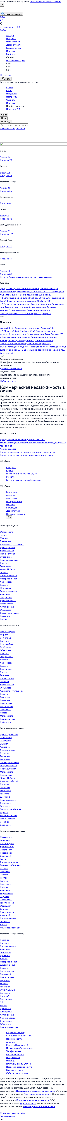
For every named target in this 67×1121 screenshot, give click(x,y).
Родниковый (6, 893)
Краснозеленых (8, 600)
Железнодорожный (10, 927)
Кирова (3, 619)
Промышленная (8, 768)
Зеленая (4, 572)
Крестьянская (7, 550)
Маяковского (6, 603)
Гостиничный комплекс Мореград (23, 479)
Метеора (10, 504)
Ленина (3, 958)
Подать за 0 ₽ (13, 109)
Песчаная (4, 753)
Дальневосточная (9, 862)
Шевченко (5, 796)
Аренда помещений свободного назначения (22, 439)
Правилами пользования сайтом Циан (35, 1090)
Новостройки (13, 41)
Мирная (4, 538)
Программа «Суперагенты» (19, 1048)
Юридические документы (19, 1035)
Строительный (7, 989)
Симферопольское (9, 612)
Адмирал (10, 495)
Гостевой (4, 784)
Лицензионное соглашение (37, 1093)
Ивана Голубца (7, 553)
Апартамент (12, 498)
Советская (5, 697)
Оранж (9, 470)
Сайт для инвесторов (17, 1073)
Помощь (10, 1060)
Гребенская (5, 541)
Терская (4, 584)
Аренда (10, 35)
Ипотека (10, 50)
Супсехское (6, 556)
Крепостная (6, 703)
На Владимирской (15, 513)
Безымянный (6, 706)
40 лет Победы (7, 569)
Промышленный (8, 575)
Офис (4, 114)
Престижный (6, 852)
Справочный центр (15, 1032)
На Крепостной (14, 501)
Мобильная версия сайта (12, 1113)
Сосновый (5, 871)
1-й (1, 1002)
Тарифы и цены (14, 1051)
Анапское (5, 594)
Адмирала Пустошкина (12, 544)
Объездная (5, 650)
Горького (4, 672)
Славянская (6, 899)
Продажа (11, 38)
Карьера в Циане (14, 1069)
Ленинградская (7, 749)
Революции (5, 566)
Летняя (3, 924)
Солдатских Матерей (11, 809)
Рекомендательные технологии (39, 1106)
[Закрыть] (2, 5)
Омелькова (5, 609)
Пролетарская (7, 678)
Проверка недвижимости (19, 1066)
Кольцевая (5, 840)
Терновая (4, 675)
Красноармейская (9, 559)
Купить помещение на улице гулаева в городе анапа (26, 455)
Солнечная (5, 637)
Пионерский (6, 1011)
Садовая (4, 908)
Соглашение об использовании (45, 1)
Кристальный (7, 846)
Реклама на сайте (15, 1054)
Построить (11, 96)
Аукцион (10, 1041)
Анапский (5, 890)
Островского (6, 531)
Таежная (4, 693)
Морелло (11, 476)
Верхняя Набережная (11, 865)
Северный (11, 467)
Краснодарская (7, 547)
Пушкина (4, 653)
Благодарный (7, 912)
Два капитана (13, 510)
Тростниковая (7, 902)
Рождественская (8, 591)
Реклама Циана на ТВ (17, 1044)
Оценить (10, 99)
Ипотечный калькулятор (18, 1063)
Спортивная (6, 597)
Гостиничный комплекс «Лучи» (21, 473)
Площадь (6, 121)
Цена (3, 118)
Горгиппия (11, 492)
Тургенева (5, 759)
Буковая (4, 868)
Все (9, 517)
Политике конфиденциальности (32, 1100)
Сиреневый (5, 709)
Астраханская (7, 606)
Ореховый (5, 921)
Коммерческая (13, 47)
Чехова (3, 534)
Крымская (5, 616)
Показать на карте (9, 128)
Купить (9, 87)
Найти (21, 128)
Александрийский (9, 781)
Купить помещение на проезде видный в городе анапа (27, 451)
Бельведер (11, 507)
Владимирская (7, 718)
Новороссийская (8, 578)
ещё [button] (2, 316)
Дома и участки (14, 44)
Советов (4, 874)
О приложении (7, 1116)
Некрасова (5, 587)
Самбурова (5, 647)
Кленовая (5, 887)
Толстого (4, 563)
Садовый (4, 896)
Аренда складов (8, 448)
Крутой (3, 877)
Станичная (5, 802)
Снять (9, 90)
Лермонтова (6, 581)
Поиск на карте (14, 1038)
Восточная (5, 883)
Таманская (5, 756)
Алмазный (5, 746)
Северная (4, 681)
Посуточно (11, 93)
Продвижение (13, 1057)
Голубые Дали (7, 843)
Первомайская (7, 643)
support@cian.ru (28, 1103)
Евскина (4, 858)
